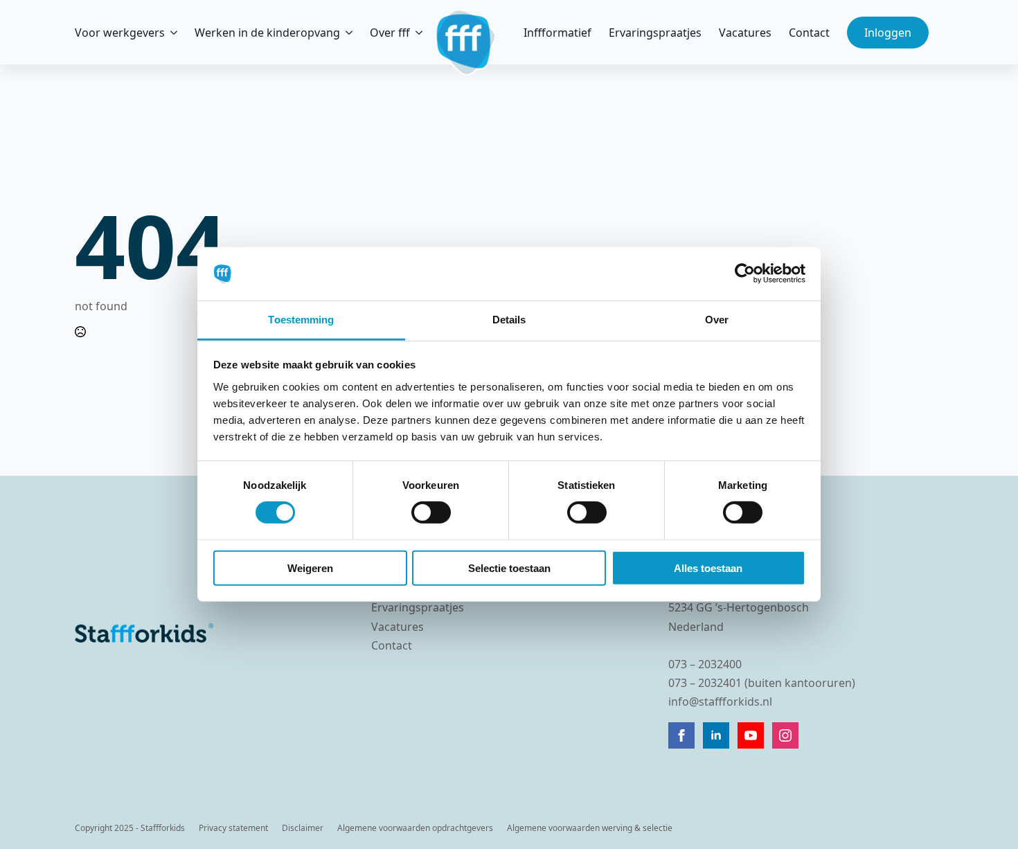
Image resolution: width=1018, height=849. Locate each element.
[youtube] (751, 735)
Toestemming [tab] (301, 319)
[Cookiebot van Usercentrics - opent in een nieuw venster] (744, 273)
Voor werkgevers (120, 32)
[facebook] (681, 735)
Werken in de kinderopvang (267, 32)
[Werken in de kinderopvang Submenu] (346, 32)
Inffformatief (557, 32)
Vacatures (745, 32)
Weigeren (310, 567)
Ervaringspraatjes (655, 32)
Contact (809, 32)
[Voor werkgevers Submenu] (171, 32)
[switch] (431, 512)
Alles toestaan (708, 567)
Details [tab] (509, 319)
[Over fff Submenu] (416, 32)
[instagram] (785, 735)
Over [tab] (717, 319)
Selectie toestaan (509, 567)
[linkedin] (716, 735)
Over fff (390, 32)
